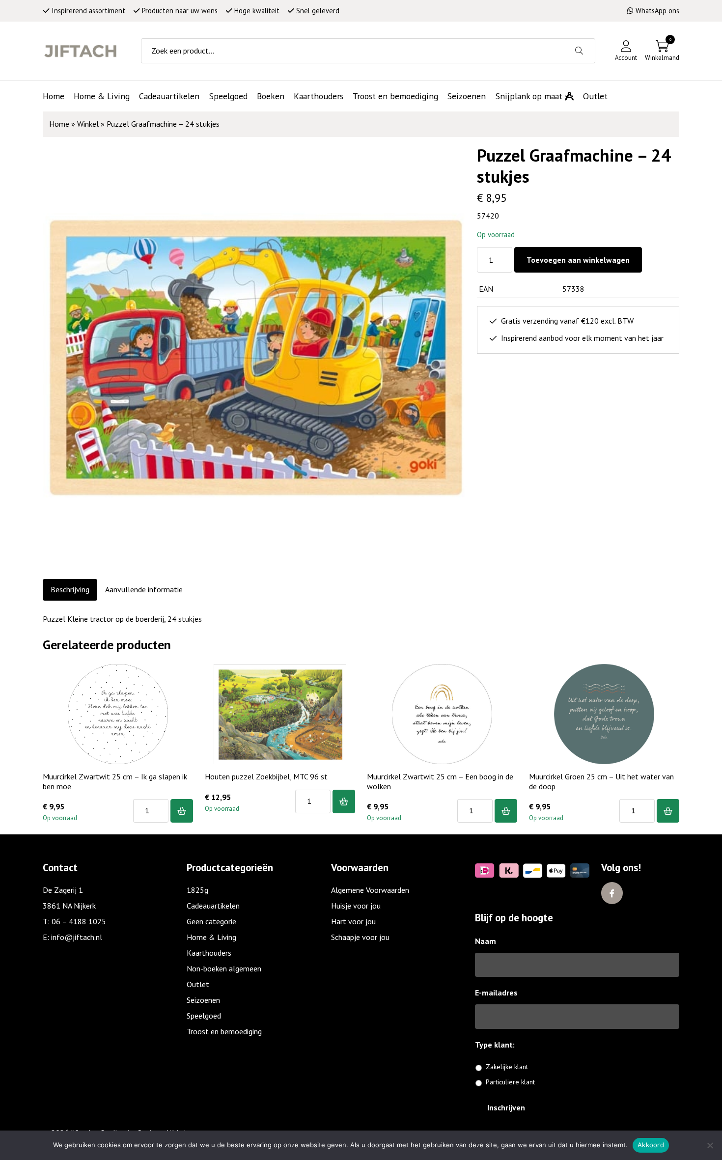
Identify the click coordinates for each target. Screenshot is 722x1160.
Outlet (198, 984)
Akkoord (651, 1145)
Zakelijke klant (507, 1066)
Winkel (88, 124)
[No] (710, 1145)
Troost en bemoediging (224, 1031)
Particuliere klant (510, 1081)
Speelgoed (204, 1016)
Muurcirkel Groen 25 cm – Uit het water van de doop (601, 781)
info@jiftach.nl (76, 937)
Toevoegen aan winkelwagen (578, 260)
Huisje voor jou (356, 906)
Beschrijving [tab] (70, 589)
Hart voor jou (353, 921)
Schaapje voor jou (360, 937)
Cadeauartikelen (213, 906)
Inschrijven (506, 1107)
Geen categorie (211, 921)
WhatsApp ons (657, 10)
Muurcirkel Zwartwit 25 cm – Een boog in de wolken (440, 781)
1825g (197, 890)
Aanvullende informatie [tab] (144, 589)
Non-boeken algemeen (224, 968)
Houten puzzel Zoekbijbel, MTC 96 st (266, 776)
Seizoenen (203, 1000)
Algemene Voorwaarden (370, 890)
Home (59, 124)
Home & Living (211, 937)
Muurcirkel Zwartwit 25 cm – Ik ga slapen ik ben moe (115, 781)
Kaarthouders (209, 953)
